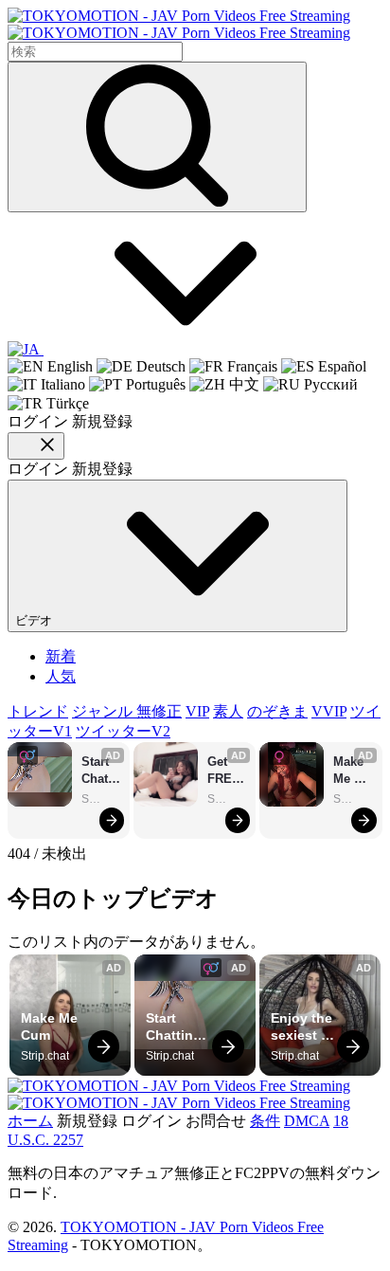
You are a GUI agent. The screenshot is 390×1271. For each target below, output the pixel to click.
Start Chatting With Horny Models (100, 771)
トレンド (38, 711)
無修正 (159, 711)
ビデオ (35, 620)
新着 (60, 656)
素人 (228, 711)
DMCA (306, 1121)
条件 (265, 1121)
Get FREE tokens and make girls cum (227, 771)
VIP (197, 711)
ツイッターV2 (123, 731)
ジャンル (104, 711)
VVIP (328, 711)
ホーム (30, 1121)
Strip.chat (101, 799)
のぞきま (277, 711)
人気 (60, 676)
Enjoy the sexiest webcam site (303, 1027)
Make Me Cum (350, 771)
